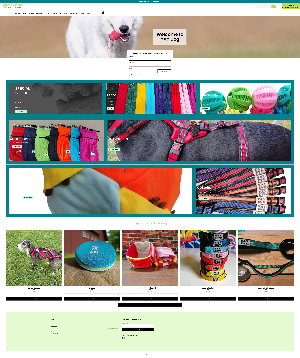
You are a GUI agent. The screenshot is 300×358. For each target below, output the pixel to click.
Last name (131, 62)
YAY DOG (15, 5)
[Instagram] (125, 338)
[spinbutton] (92, 294)
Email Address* (126, 323)
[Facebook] (122, 338)
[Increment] (119, 294)
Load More (150, 305)
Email (130, 68)
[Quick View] (34, 258)
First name (131, 56)
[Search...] (273, 6)
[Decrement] (65, 294)
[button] (103, 12)
